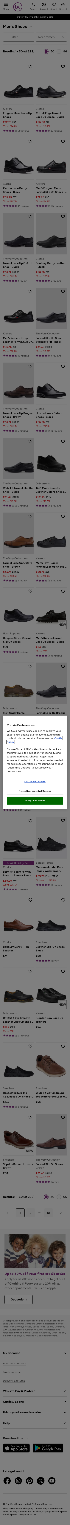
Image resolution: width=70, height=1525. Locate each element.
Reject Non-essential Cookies (35, 790)
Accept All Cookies (35, 800)
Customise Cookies (35, 781)
